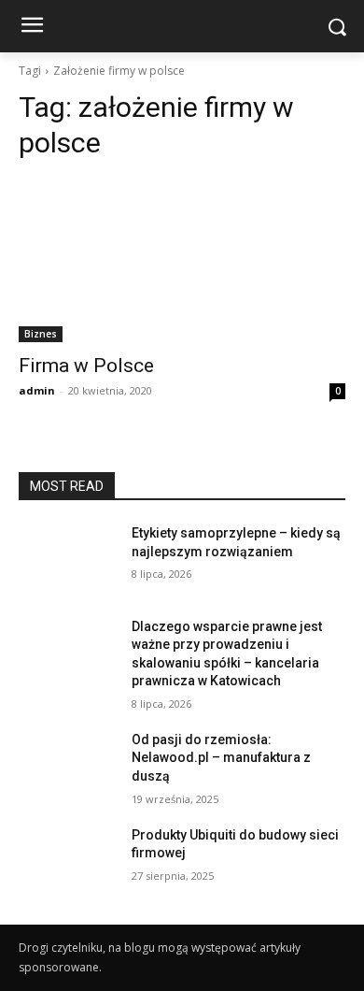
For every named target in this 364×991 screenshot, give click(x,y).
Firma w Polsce (86, 365)
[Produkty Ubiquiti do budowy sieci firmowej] (68, 861)
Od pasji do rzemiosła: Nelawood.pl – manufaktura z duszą (221, 757)
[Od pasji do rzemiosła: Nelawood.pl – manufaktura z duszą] (68, 765)
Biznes (40, 333)
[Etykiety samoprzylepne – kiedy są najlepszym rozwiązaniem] (68, 559)
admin (37, 390)
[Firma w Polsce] (182, 260)
